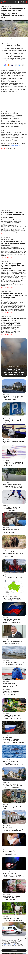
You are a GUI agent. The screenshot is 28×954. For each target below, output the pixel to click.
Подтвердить (14, 950)
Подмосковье (5, 20)
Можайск (12, 20)
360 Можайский (11, 148)
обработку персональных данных (9, 944)
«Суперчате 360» (14, 145)
